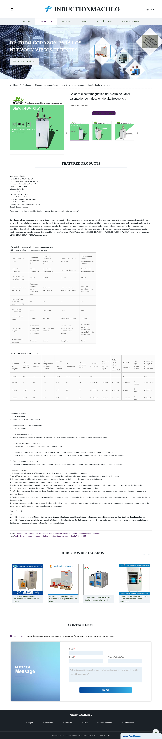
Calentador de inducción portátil (64, 520)
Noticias (67, 22)
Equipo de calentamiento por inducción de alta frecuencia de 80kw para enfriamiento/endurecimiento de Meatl (58, 533)
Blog (84, 22)
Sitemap (107, 735)
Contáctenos (104, 22)
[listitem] (81, 131)
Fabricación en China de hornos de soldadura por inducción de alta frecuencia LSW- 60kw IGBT (50, 536)
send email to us (105, 113)
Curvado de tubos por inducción (53, 523)
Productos (46, 22)
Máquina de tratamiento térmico (46, 517)
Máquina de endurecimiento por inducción (131, 520)
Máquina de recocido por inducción (74, 517)
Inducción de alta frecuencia (21, 517)
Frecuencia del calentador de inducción (35, 520)
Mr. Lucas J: (20, 636)
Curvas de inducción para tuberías (103, 517)
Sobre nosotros (130, 22)
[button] (12, 10)
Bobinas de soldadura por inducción (25, 523)
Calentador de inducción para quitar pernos (95, 520)
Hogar (26, 22)
